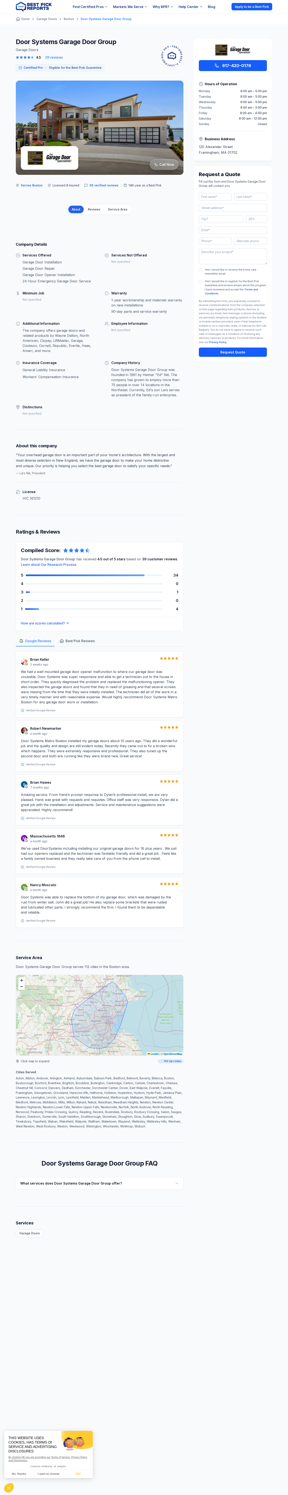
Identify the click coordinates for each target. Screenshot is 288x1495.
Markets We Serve (128, 7)
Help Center (189, 7)
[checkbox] (200, 270)
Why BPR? (161, 7)
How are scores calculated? (43, 623)
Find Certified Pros (88, 7)
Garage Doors (29, 1233)
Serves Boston (32, 185)
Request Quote (232, 352)
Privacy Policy (217, 342)
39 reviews (54, 57)
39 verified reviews (103, 185)
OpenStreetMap (172, 1054)
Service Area (117, 209)
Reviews (94, 209)
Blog (211, 7)
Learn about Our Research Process (48, 564)
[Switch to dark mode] (224, 6)
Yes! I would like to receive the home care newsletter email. (230, 271)
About (76, 209)
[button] (21, 980)
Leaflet (154, 1054)
